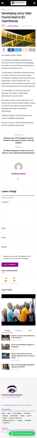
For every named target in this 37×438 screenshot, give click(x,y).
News (9, 413)
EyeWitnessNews (13, 26)
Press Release (17, 413)
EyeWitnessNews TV (9, 420)
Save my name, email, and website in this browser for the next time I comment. (17, 257)
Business (5, 416)
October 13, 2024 (27, 26)
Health (5, 418)
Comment (6, 202)
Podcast (20, 420)
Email (4, 238)
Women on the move (15, 418)
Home (3, 9)
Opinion (22, 416)
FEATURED (9, 9)
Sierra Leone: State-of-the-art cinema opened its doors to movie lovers (23, 356)
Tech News (27, 413)
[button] (22, 433)
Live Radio (28, 420)
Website (4, 247)
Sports (29, 416)
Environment (14, 416)
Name (4, 228)
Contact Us (6, 423)
